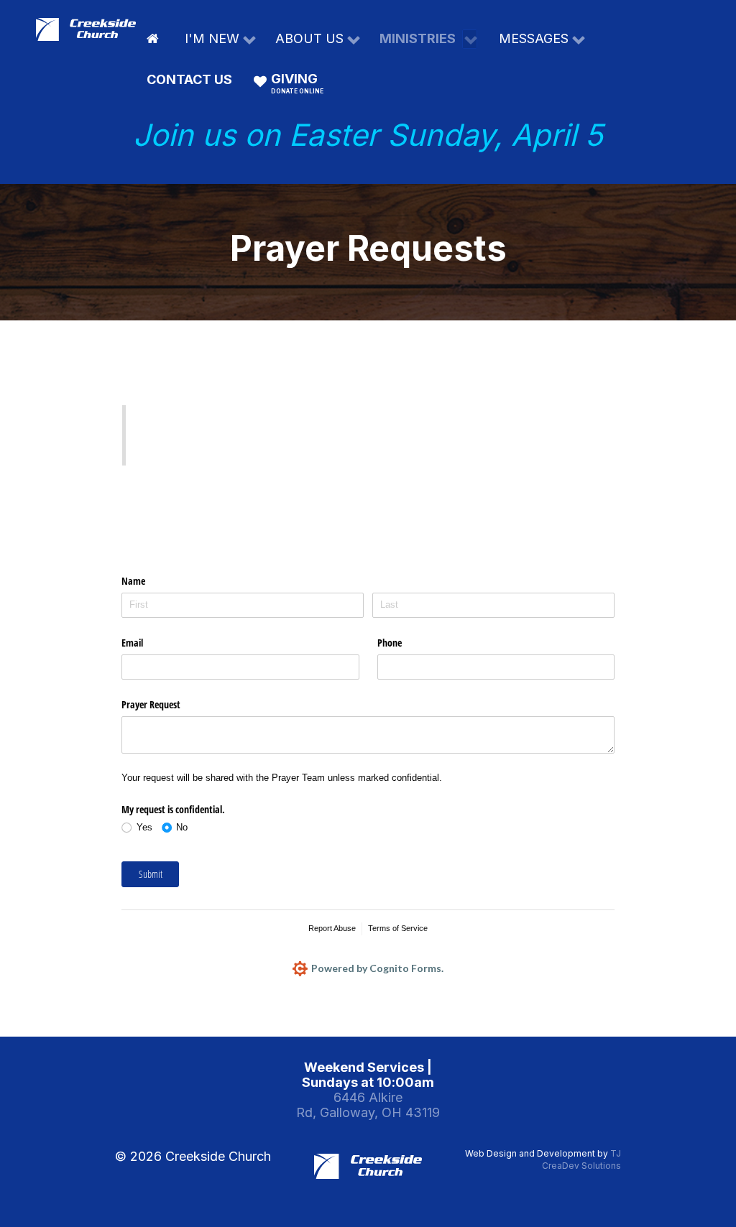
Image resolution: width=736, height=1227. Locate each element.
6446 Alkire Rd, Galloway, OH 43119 (368, 1105)
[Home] (155, 38)
